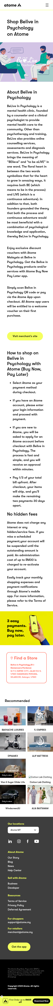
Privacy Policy (16, 905)
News (11, 866)
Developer (13, 887)
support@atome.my (19, 922)
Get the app (19, 946)
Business (12, 883)
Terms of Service (17, 901)
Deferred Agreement (19, 909)
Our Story (13, 857)
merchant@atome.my (20, 932)
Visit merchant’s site (25, 336)
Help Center (14, 870)
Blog (10, 861)
